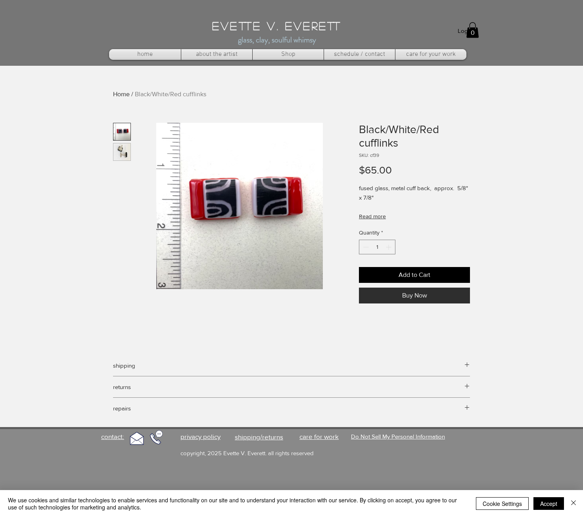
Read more (372, 216)
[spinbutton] (377, 247)
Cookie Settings (502, 503)
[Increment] (389, 247)
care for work (319, 436)
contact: (112, 436)
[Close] (573, 503)
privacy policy (200, 436)
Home (121, 94)
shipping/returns (259, 437)
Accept (548, 503)
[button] (472, 30)
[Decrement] (365, 247)
